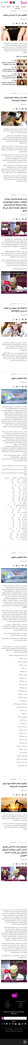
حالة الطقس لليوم (13, 374)
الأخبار (17, 6)
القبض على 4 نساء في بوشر (13, 10)
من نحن (20, 1006)
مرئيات (3, 6)
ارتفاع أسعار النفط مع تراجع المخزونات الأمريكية (13, 779)
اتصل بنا (7, 1006)
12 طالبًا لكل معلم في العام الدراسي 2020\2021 (13, 304)
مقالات (20, 1003)
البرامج (8, 6)
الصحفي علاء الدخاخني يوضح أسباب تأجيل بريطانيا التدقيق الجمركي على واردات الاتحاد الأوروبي (13, 842)
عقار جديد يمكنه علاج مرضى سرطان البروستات (13, 93)
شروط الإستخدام (8, 1029)
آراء (13, 6)
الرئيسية (23, 6)
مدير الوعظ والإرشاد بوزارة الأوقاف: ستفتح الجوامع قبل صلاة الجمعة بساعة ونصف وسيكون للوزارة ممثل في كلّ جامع (13, 195)
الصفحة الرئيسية (23, 10)
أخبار (7, 1001)
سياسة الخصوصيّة (19, 1029)
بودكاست (7, 1005)
